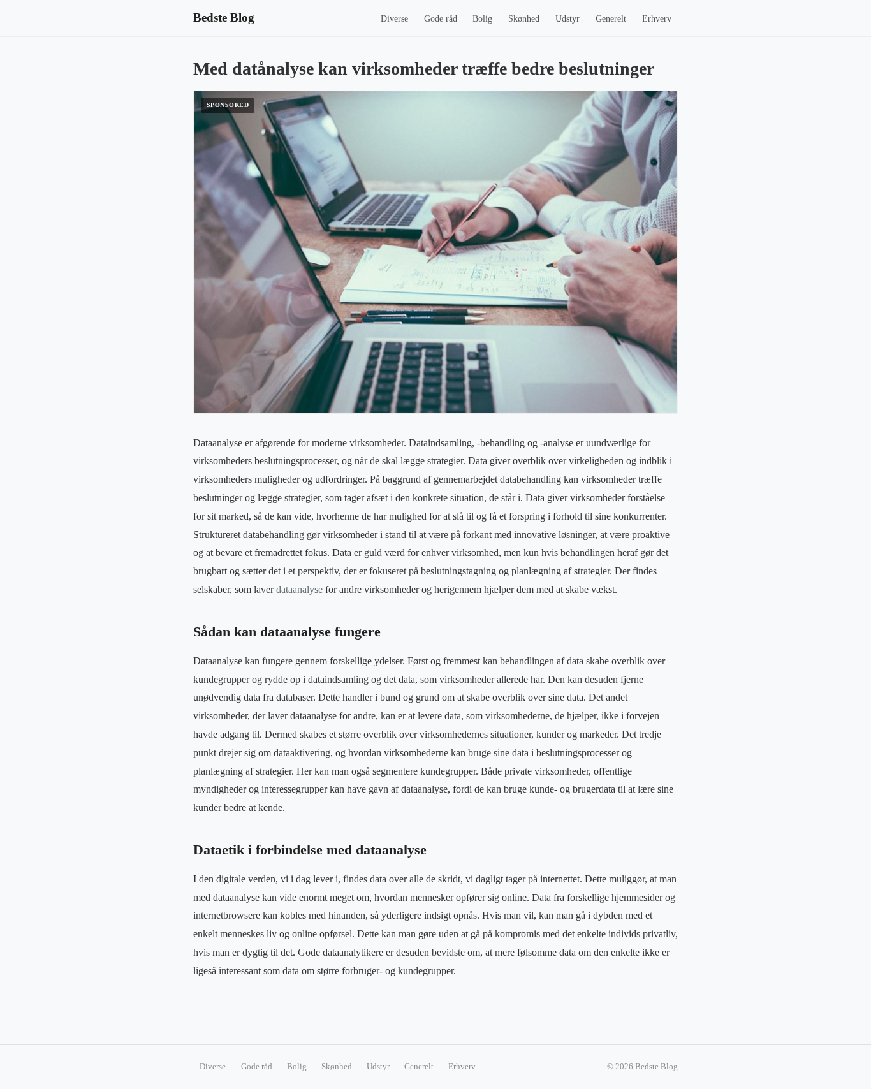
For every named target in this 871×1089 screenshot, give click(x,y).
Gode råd (440, 19)
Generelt (611, 19)
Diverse (394, 19)
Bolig (482, 19)
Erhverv (656, 19)
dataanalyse (299, 589)
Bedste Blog (223, 17)
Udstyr (567, 19)
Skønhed (523, 19)
